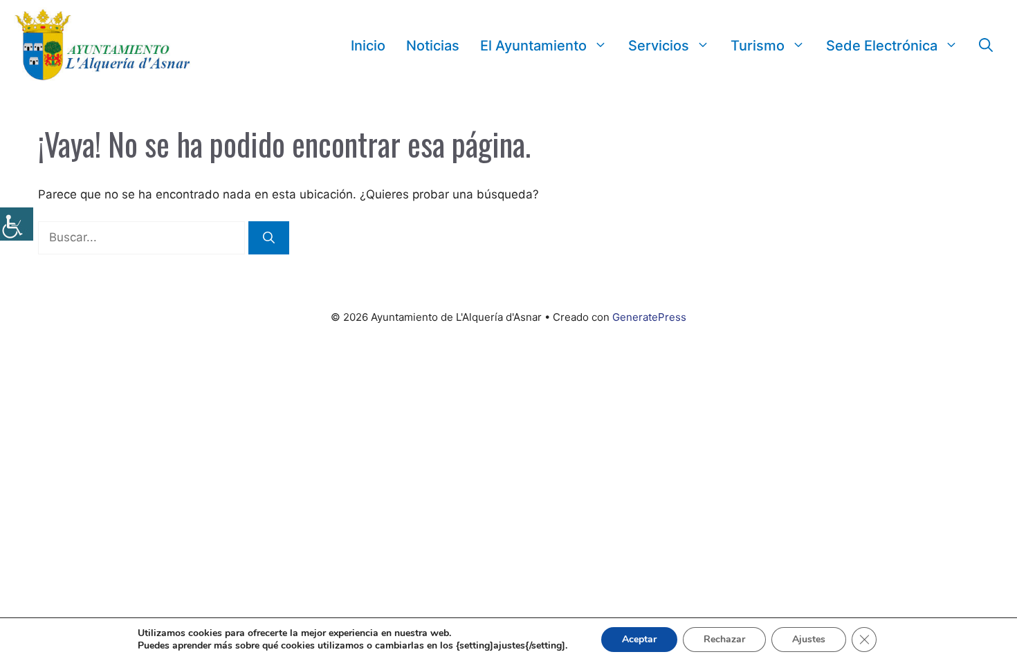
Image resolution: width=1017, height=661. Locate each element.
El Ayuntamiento (533, 45)
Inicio (368, 45)
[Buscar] (268, 237)
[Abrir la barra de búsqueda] (986, 45)
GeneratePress (649, 317)
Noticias (432, 45)
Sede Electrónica (881, 45)
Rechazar (724, 639)
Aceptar (639, 639)
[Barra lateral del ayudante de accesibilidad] (16, 224)
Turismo (758, 45)
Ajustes (808, 639)
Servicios (658, 45)
